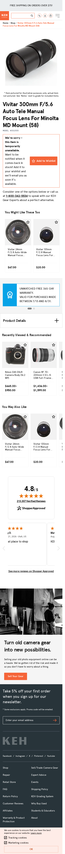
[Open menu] (57, 15)
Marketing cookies (18, 842)
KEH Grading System (42, 796)
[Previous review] (4, 548)
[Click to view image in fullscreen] (31, 59)
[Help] (39, 16)
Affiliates (7, 810)
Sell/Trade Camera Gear (44, 767)
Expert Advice (38, 774)
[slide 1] (30, 308)
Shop (13, 23)
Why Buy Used (39, 803)
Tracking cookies (17, 837)
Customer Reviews (13, 803)
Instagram (20, 756)
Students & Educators (43, 810)
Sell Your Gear (15, 676)
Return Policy (10, 796)
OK (31, 849)
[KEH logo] (14, 741)
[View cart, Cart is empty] (51, 16)
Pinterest (38, 756)
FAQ (5, 789)
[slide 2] (34, 308)
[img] (31, 496)
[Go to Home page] (4, 15)
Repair (6, 774)
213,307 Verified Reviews (31, 501)
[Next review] (58, 548)
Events (34, 782)
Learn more (36, 833)
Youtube (51, 756)
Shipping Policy (39, 789)
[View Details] (18, 239)
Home (5, 23)
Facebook (7, 756)
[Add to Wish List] (28, 222)
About (34, 817)
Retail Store (9, 782)
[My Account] (45, 16)
